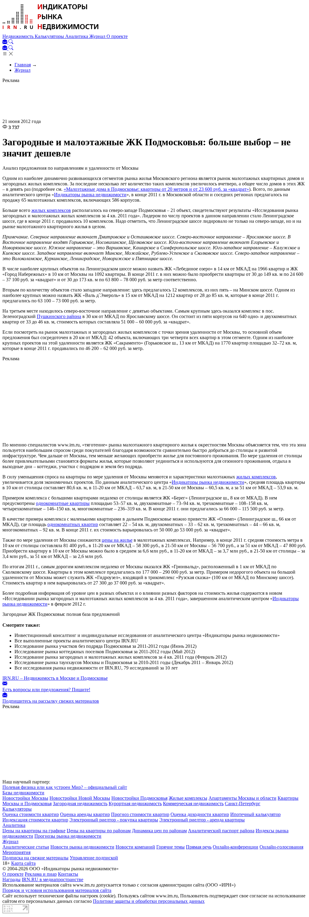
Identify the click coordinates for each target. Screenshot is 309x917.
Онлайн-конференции (235, 846)
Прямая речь (199, 846)
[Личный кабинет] (5, 42)
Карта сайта (23, 863)
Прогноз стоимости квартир (140, 814)
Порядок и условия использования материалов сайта (56, 890)
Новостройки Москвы (25, 798)
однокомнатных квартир (72, 524)
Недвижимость (18, 36)
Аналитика (77, 36)
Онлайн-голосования (281, 846)
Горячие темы (170, 846)
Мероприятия (16, 852)
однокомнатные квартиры (63, 503)
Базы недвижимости (23, 792)
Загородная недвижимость (80, 803)
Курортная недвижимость (135, 803)
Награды (11, 879)
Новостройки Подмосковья (139, 798)
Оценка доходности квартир (199, 814)
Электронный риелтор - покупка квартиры (113, 819)
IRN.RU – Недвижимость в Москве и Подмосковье (55, 678)
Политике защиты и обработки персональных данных (149, 901)
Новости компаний (135, 846)
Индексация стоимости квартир (35, 819)
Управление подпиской (94, 857)
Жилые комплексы (188, 798)
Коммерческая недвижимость (193, 803)
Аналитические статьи (25, 846)
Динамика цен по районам (159, 830)
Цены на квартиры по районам (99, 830)
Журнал (98, 36)
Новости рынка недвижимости (82, 846)
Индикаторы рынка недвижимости (90, 194)
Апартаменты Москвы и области (242, 798)
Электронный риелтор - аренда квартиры (202, 819)
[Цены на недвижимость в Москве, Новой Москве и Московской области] (50, 30)
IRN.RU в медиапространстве (52, 879)
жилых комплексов (51, 210)
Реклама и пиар (41, 874)
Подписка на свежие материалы (35, 857)
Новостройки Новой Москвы (79, 798)
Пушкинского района (59, 316)
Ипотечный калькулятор (255, 814)
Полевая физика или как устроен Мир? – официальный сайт (64, 787)
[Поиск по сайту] (10, 42)
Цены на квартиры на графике (33, 830)
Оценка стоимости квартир (30, 814)
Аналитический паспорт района (221, 830)
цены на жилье (117, 540)
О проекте (117, 36)
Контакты (68, 874)
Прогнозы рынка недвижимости (67, 836)
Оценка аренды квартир (85, 814)
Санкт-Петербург (242, 803)
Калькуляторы (50, 36)
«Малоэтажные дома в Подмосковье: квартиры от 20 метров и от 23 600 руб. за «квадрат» (156, 189)
